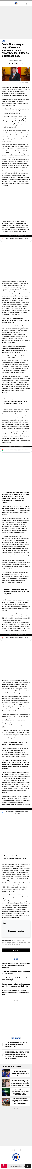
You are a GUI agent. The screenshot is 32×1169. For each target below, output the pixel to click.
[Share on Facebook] (9, 63)
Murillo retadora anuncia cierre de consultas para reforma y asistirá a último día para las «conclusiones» (16, 965)
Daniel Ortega (20, 942)
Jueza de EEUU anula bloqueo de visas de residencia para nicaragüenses (16, 972)
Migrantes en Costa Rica (8, 944)
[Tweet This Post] (12, 63)
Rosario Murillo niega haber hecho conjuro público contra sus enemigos (15, 979)
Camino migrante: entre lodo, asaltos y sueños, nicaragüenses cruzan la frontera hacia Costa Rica (17, 401)
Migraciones (27, 942)
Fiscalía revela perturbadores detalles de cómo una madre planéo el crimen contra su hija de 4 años (16, 985)
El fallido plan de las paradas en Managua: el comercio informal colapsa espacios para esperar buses (15, 992)
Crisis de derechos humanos (9, 942)
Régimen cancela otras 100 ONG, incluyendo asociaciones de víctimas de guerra (16, 591)
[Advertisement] (16, 22)
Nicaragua (17, 944)
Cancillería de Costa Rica (17, 940)
